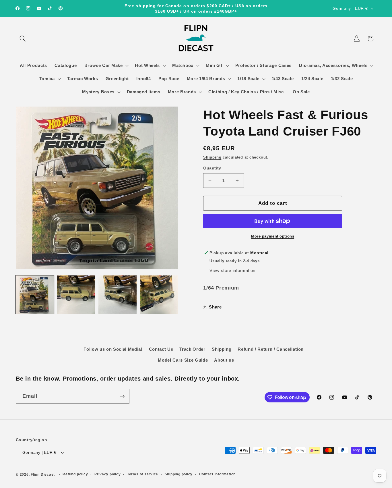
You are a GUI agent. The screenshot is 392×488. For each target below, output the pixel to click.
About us (224, 360)
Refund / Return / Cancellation (271, 349)
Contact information (217, 474)
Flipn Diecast (43, 474)
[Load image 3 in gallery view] (117, 294)
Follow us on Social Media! (113, 349)
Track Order (192, 349)
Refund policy (75, 474)
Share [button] (215, 306)
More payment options (272, 236)
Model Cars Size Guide (183, 360)
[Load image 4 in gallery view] (159, 294)
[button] (23, 38)
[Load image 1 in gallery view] (35, 294)
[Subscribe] (122, 396)
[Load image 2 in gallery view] (76, 294)
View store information (232, 270)
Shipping (212, 157)
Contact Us (161, 349)
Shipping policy (179, 474)
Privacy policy (107, 474)
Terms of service (142, 474)
